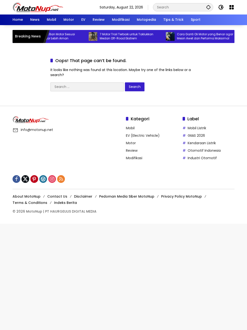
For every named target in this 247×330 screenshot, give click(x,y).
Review (131, 150)
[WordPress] (43, 179)
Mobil (130, 128)
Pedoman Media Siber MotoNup (126, 196)
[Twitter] (25, 179)
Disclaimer (83, 196)
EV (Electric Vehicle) (143, 135)
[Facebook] (16, 179)
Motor (131, 143)
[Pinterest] (34, 179)
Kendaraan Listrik (202, 143)
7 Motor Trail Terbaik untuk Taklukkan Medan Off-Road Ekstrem (123, 36)
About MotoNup (27, 196)
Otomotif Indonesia (204, 150)
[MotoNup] (38, 7)
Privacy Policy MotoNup (181, 196)
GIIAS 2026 (196, 135)
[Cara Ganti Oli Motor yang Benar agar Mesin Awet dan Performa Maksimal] (166, 36)
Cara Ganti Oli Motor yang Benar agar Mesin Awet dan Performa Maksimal (201, 36)
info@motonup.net (37, 129)
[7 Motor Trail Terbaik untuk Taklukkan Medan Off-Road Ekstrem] (89, 36)
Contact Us (57, 196)
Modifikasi (134, 158)
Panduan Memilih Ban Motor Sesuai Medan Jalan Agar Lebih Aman (45, 36)
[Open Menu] (231, 7)
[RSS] (61, 179)
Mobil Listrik (197, 128)
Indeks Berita (65, 202)
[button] (208, 7)
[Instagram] (52, 179)
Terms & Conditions (30, 202)
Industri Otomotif (202, 158)
